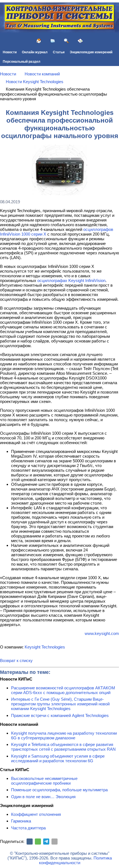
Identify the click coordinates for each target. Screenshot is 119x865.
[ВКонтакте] (30, 841)
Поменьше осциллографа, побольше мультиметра (59, 789)
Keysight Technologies (45, 647)
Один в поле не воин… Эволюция (43, 796)
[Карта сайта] (80, 41)
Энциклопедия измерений (91, 52)
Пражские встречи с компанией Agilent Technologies (60, 715)
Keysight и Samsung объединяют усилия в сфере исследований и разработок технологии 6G (58, 758)
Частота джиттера (28, 828)
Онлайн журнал (35, 52)
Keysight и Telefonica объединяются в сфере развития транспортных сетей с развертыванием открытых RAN (63, 746)
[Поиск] (66, 41)
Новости (10, 52)
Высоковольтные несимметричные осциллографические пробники (44, 780)
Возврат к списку (16, 660)
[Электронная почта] (54, 841)
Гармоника (21, 821)
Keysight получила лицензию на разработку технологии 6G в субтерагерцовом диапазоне (64, 735)
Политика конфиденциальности (75, 860)
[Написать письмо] (52, 41)
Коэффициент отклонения (36, 814)
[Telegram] (46, 841)
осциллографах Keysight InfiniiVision (71, 280)
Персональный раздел (21, 62)
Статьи (58, 52)
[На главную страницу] (39, 41)
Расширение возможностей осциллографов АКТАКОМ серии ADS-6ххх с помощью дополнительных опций (63, 690)
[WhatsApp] (38, 841)
